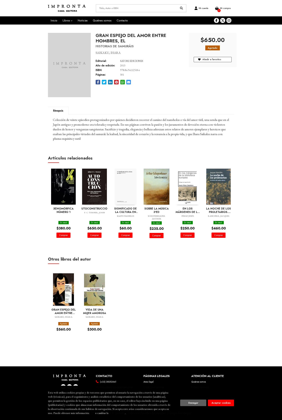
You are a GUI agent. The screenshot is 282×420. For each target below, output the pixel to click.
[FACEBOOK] (216, 20)
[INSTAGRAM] (229, 20)
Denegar (193, 403)
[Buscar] (181, 8)
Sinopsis (58, 111)
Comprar (63, 235)
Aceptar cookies (221, 403)
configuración (117, 413)
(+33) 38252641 (108, 381)
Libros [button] (67, 20)
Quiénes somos (198, 381)
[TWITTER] (222, 20)
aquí (92, 413)
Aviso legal (148, 381)
